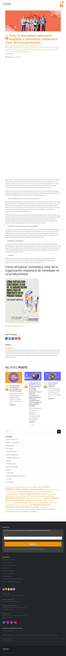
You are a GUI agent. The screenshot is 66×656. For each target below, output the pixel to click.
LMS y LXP (25, 49)
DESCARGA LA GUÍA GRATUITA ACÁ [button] (14, 326)
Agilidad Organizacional (12, 439)
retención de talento (13, 507)
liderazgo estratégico (21, 502)
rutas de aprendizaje (43, 507)
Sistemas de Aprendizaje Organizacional (32, 45)
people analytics (18, 505)
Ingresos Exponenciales (11, 466)
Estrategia (8, 460)
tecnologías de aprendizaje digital (11, 509)
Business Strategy (10, 445)
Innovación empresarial (33, 500)
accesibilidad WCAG (11, 47)
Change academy (6, 568)
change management (25, 492)
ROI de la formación (13, 51)
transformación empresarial (45, 509)
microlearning (42, 49)
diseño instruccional (49, 47)
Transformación (10, 482)
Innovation (8, 469)
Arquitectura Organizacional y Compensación (12, 579)
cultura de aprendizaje (12, 494)
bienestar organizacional (48, 489)
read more (12, 421)
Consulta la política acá (7, 631)
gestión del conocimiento (17, 49)
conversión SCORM (39, 47)
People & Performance (7, 562)
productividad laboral (26, 505)
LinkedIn (13, 338)
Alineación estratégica (32, 487)
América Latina (20, 47)
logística (36, 502)
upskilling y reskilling (29, 511)
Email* (6, 535)
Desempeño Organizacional (12, 457)
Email (19, 338)
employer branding (35, 496)
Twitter (9, 338)
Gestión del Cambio (11, 463)
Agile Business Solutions (8, 570)
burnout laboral (56, 489)
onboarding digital (10, 505)
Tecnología (19, 45)
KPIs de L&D (50, 500)
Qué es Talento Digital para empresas (33, 384)
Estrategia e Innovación (7, 576)
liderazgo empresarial (9, 502)
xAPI (30, 51)
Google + (16, 338)
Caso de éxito (9, 448)
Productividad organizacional (41, 505)
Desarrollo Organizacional (12, 454)
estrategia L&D (29, 498)
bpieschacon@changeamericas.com (48, 635)
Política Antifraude (7, 640)
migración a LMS (50, 49)
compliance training (46, 491)
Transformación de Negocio (8, 559)
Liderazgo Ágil (9, 472)
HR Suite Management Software (9, 565)
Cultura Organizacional (11, 451)
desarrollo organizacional (48, 494)
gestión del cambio (52, 498)
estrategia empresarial (14, 498)
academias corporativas (9, 487)
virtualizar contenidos (23, 51)
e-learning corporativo (23, 496)
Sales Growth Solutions (7, 573)
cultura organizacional (29, 494)
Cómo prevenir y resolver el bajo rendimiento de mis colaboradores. (54, 388)
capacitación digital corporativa (11, 491)
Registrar (33, 544)
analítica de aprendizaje (29, 47)
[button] (31, 425)
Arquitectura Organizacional (12, 442)
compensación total (36, 491)
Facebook (6, 338)
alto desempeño (43, 487)
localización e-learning (33, 49)
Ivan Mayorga (11, 45)
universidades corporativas (13, 511)
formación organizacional (38, 498)
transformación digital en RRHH (27, 509)
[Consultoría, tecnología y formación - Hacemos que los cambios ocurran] (6, 4)
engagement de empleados (48, 496)
